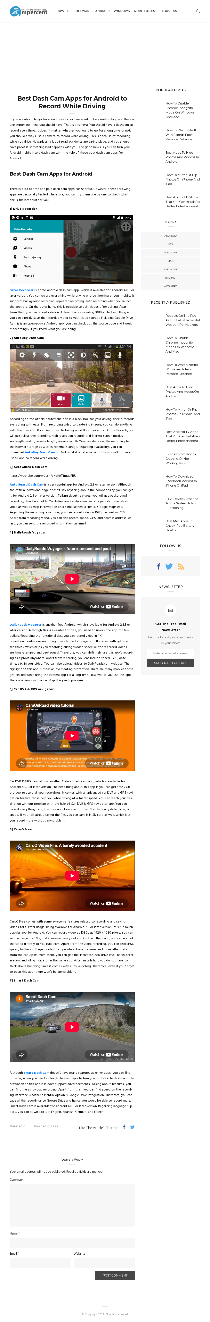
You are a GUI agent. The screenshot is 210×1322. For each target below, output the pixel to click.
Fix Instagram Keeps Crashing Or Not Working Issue (180, 458)
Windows (122, 10)
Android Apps (47, 1127)
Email (14, 1253)
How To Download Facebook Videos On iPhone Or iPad (181, 480)
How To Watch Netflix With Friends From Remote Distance (181, 134)
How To (63, 10)
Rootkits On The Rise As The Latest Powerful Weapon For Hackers (182, 320)
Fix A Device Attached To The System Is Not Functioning (181, 503)
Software (82, 10)
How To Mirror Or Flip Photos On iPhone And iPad (182, 179)
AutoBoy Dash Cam (40, 452)
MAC (170, 260)
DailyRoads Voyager (26, 625)
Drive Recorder (22, 290)
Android (102, 10)
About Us (169, 10)
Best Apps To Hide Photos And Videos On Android (182, 157)
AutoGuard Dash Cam (26, 484)
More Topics (144, 10)
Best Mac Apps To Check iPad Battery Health (179, 525)
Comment (18, 1179)
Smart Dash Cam (36, 1073)
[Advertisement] (105, 52)
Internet (170, 277)
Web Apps (170, 286)
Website (79, 1253)
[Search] (198, 11)
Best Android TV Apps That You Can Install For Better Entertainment (182, 201)
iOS (170, 244)
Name (15, 1233)
